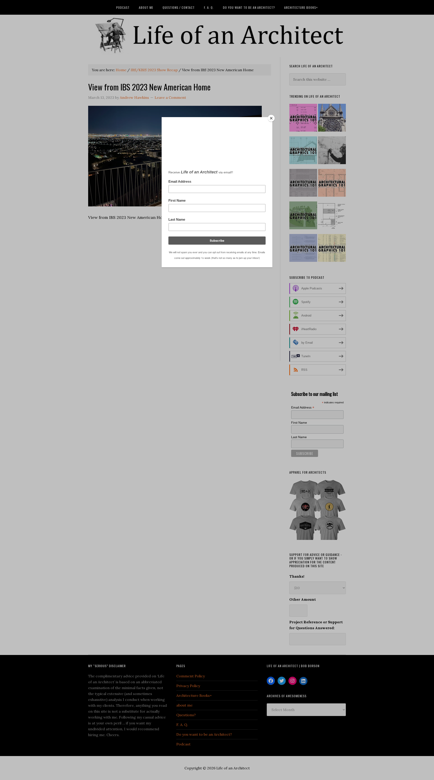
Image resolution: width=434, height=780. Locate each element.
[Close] (271, 118)
